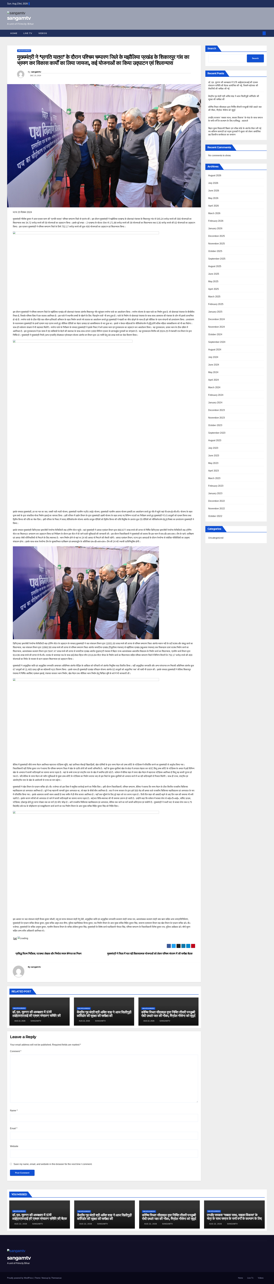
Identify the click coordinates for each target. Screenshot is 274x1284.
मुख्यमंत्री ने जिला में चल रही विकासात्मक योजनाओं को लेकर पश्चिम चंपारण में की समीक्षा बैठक (150, 953)
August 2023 (214, 440)
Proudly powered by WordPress (20, 1278)
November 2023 (216, 417)
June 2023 (213, 455)
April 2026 (213, 206)
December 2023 (216, 410)
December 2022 (216, 501)
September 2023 (216, 433)
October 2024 (215, 334)
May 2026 (213, 198)
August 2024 (214, 349)
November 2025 (216, 243)
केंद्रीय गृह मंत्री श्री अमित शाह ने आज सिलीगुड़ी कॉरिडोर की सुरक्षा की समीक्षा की (104, 1014)
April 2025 (213, 289)
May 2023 (213, 463)
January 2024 (215, 402)
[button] (259, 33)
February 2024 (215, 395)
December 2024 (216, 319)
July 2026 (213, 183)
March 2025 (214, 296)
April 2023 (213, 470)
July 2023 (213, 448)
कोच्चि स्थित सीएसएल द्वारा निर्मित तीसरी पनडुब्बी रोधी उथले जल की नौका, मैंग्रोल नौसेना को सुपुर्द (168, 1014)
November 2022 (216, 508)
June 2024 (213, 364)
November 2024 (216, 327)
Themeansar (56, 1278)
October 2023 (215, 425)
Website (14, 1146)
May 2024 (213, 372)
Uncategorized (24, 50)
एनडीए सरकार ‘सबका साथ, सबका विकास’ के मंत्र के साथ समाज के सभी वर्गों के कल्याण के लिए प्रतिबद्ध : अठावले (234, 1218)
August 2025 (214, 266)
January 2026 (215, 228)
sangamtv (19, 18)
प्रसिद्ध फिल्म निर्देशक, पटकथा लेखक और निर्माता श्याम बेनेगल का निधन (48, 953)
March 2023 (214, 478)
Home (13, 33)
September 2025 (216, 259)
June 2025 (213, 274)
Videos (42, 33)
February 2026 (215, 221)
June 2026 (213, 190)
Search (211, 48)
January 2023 (215, 493)
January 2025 (215, 312)
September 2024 (216, 342)
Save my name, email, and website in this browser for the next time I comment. (53, 1164)
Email (13, 1128)
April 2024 (213, 380)
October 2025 (215, 251)
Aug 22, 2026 (20, 1224)
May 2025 (213, 281)
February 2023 (215, 486)
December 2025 (216, 236)
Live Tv (27, 33)
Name (14, 1110)
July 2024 (213, 357)
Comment (15, 1051)
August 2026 (214, 175)
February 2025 (215, 304)
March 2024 (214, 387)
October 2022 (215, 516)
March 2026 (214, 213)
